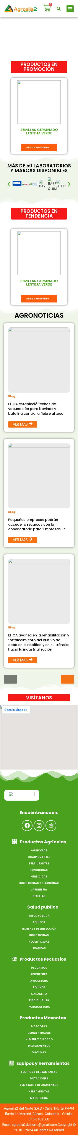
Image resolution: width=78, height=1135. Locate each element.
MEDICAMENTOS (39, 1046)
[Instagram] (39, 825)
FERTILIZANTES (39, 863)
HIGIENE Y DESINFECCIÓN (39, 928)
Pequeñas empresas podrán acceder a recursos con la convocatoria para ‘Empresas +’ (36, 524)
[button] (58, 8)
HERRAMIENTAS (39, 1091)
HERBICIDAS (39, 876)
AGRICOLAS (39, 850)
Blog (11, 396)
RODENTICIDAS (39, 941)
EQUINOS (39, 987)
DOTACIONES (39, 1078)
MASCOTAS (39, 1026)
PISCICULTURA (39, 1000)
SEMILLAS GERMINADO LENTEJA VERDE (39, 131)
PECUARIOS (39, 968)
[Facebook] (27, 825)
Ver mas (20, 424)
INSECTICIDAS (39, 935)
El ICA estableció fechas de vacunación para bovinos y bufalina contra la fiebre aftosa (35, 408)
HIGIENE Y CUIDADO (39, 1039)
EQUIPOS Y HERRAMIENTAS (39, 1072)
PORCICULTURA (39, 1007)
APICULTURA (39, 974)
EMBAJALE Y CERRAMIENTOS (39, 1085)
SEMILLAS (39, 896)
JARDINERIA (39, 889)
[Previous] (10, 679)
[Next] (67, 679)
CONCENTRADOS (39, 1033)
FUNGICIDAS (39, 870)
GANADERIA (39, 994)
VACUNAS (39, 1052)
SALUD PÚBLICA (39, 915)
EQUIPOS (39, 922)
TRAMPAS (39, 948)
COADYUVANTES (39, 857)
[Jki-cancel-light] (51, 825)
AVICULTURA (39, 981)
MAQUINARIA (39, 1098)
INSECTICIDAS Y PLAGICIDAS (39, 883)
